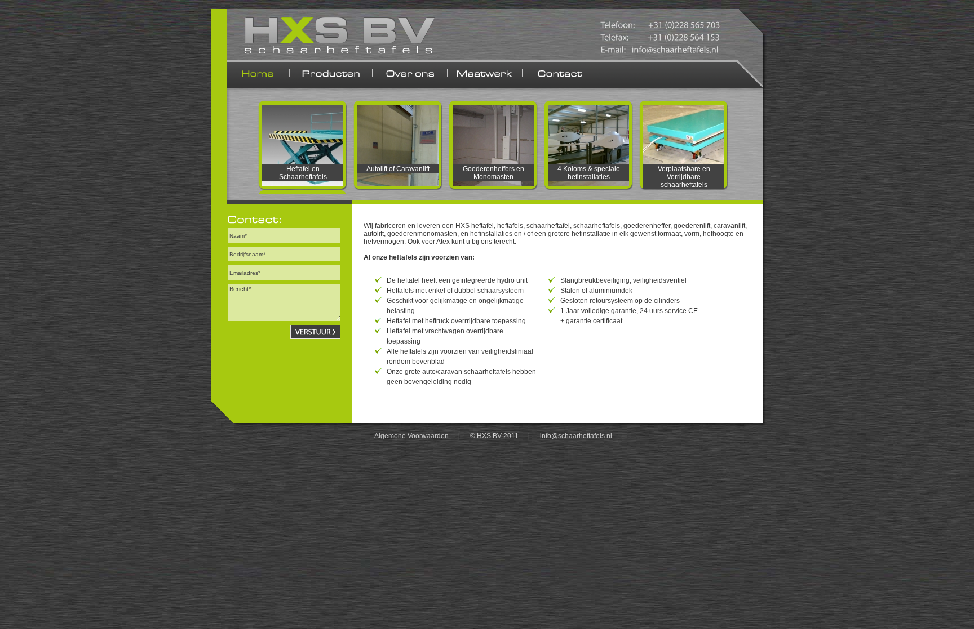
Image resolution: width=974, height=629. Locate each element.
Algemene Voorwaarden (411, 436)
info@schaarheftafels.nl (576, 436)
